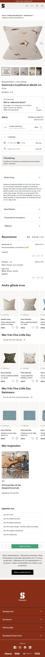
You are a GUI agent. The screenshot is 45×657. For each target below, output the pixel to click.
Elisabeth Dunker (8, 82)
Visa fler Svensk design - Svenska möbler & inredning (20, 526)
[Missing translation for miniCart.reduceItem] (3, 546)
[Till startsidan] (3, 6)
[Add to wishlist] (13, 327)
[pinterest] (25, 647)
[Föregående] (4, 43)
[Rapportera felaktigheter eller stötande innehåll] (42, 255)
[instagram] (20, 647)
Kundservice (8, 611)
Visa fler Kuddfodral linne (11, 519)
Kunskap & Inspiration (12, 635)
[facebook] (15, 647)
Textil (4, 15)
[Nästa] (41, 43)
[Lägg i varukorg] (17, 327)
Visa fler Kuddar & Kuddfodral (13, 530)
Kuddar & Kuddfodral (14, 15)
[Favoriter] (32, 5)
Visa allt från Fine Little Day (12, 340)
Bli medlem (39, 109)
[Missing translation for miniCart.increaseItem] (9, 546)
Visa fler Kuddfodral (10, 534)
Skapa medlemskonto (22, 572)
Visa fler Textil (8, 515)
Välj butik (38, 149)
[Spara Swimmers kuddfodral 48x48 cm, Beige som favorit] (41, 546)
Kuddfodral (28, 15)
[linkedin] (30, 647)
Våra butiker (8, 627)
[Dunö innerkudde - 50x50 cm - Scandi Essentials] (5, 127)
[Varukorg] (37, 5)
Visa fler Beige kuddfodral (12, 523)
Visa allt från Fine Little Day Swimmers (16, 397)
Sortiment (7, 619)
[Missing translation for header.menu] (42, 5)
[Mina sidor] (27, 5)
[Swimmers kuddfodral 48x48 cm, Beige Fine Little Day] (22, 43)
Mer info (39, 143)
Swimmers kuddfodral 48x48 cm (13, 18)
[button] (7, 92)
